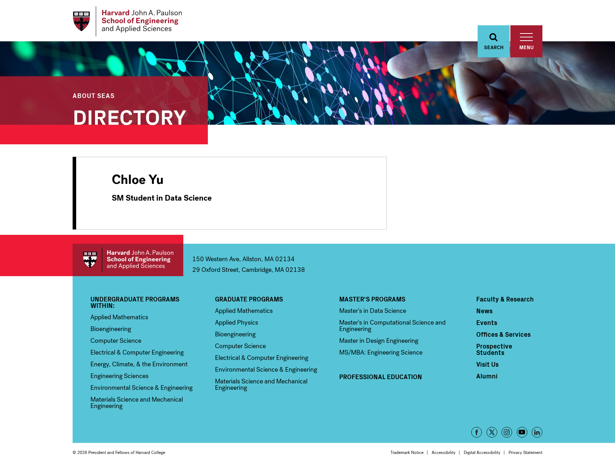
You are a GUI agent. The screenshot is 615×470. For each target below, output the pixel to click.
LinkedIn (537, 432)
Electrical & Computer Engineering (137, 352)
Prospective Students (494, 349)
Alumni (487, 376)
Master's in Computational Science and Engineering (392, 325)
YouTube (522, 432)
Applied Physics (236, 322)
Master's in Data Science (372, 311)
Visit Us (487, 364)
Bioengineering (110, 329)
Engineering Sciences (119, 376)
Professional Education (380, 376)
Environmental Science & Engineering (141, 387)
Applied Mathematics (119, 317)
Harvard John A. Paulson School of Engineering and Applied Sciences (128, 260)
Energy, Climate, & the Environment (139, 364)
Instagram (506, 432)
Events (486, 322)
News (484, 311)
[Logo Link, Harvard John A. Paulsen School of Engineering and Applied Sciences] (127, 21)
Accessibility (444, 452)
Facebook (476, 432)
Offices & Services (503, 334)
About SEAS (94, 95)
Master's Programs (372, 299)
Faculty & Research (505, 299)
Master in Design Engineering (378, 340)
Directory (129, 115)
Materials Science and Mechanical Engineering (136, 402)
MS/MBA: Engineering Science (380, 352)
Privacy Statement (525, 452)
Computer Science (115, 340)
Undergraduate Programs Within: (134, 302)
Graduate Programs (249, 299)
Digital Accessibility (482, 452)
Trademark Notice (407, 452)
